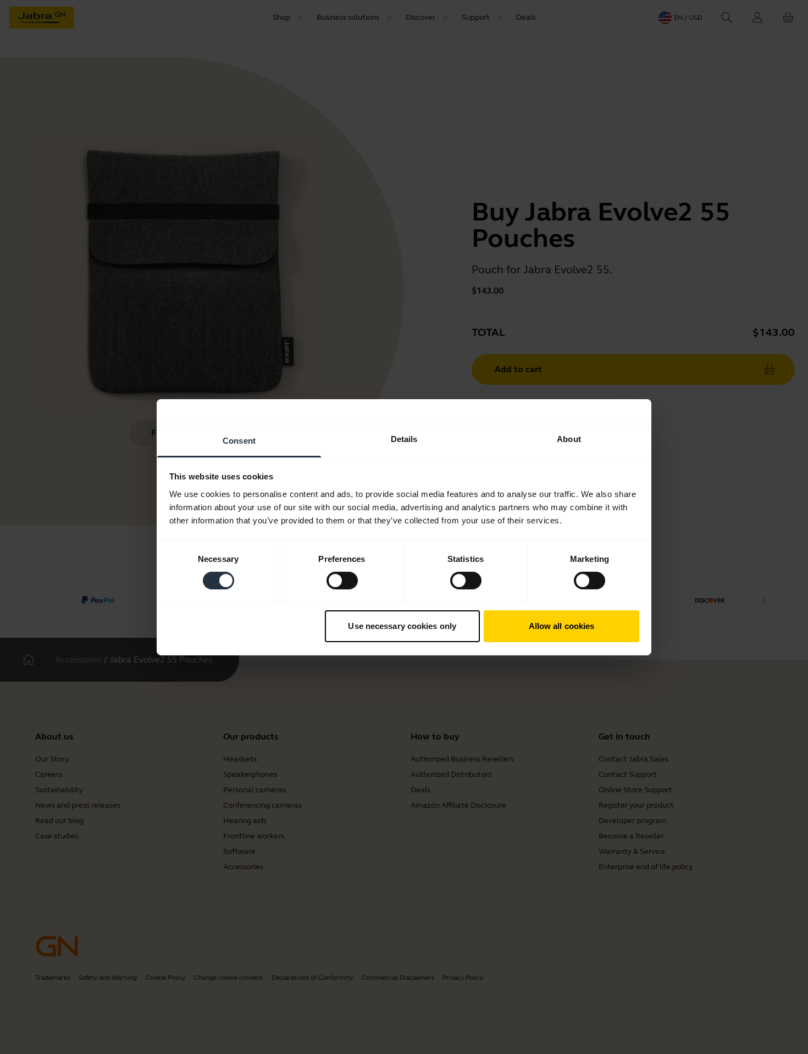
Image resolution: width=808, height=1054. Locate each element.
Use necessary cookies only (402, 626)
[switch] (342, 580)
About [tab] (569, 438)
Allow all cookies (562, 626)
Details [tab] (404, 438)
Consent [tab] (239, 440)
